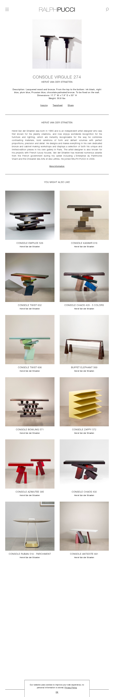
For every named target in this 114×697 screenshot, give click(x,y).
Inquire (44, 105)
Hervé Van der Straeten (57, 82)
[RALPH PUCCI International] (57, 9)
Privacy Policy (71, 688)
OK (57, 692)
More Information (57, 166)
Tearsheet (57, 105)
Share (71, 105)
